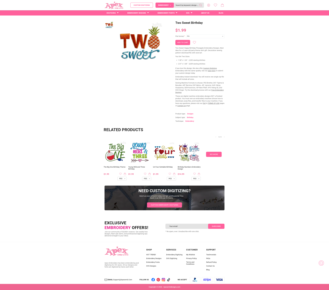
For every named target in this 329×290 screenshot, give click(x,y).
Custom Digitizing (142, 5)
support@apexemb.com (122, 280)
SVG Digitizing (171, 258)
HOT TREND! (151, 255)
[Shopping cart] (222, 5)
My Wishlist (190, 255)
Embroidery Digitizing (174, 255)
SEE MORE (214, 154)
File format (179, 36)
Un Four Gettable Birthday (163, 167)
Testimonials (211, 255)
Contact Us (181, 106)
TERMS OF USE (213, 103)
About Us (205, 13)
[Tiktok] (168, 279)
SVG (188, 13)
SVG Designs (151, 266)
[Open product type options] (170, 5)
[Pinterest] (158, 279)
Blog (221, 13)
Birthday (190, 117)
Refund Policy (211, 262)
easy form (211, 71)
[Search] (200, 5)
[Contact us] (321, 263)
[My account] (208, 5)
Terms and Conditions (190, 263)
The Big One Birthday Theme (114, 167)
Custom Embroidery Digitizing (164, 205)
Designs (190, 114)
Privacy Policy (191, 258)
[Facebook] (153, 279)
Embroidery (189, 121)
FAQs (208, 258)
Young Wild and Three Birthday (136, 168)
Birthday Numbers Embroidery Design (189, 168)
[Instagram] (163, 279)
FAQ (204, 103)
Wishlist (215, 5)
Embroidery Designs (136, 13)
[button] (140, 45)
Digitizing (111, 13)
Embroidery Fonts (166, 13)
